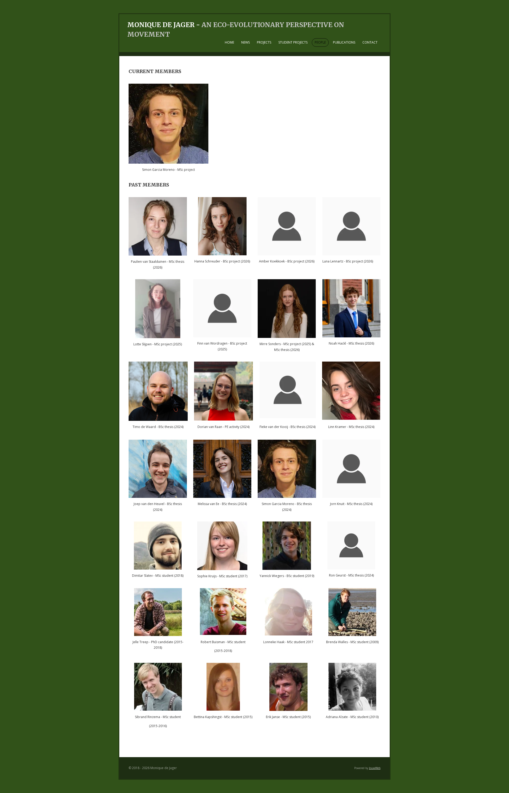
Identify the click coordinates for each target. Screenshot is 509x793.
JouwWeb (374, 768)
